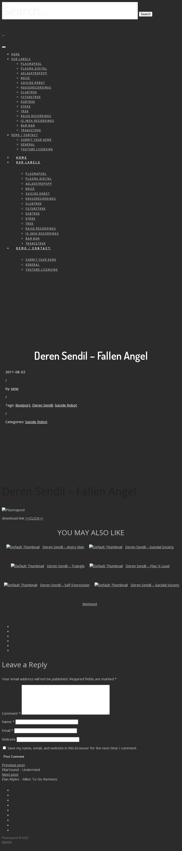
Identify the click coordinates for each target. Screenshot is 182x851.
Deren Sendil (42, 405)
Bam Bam (28, 125)
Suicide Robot (33, 83)
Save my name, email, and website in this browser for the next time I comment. (72, 748)
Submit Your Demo (36, 140)
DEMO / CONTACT (24, 135)
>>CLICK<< (34, 518)
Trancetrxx (31, 130)
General (28, 144)
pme (14, 388)
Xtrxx (26, 106)
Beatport (22, 405)
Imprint (7, 842)
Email (7, 730)
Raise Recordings (36, 116)
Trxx (25, 111)
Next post (10, 774)
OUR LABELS (21, 59)
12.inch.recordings (37, 121)
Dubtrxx (28, 102)
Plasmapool (31, 64)
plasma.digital (34, 68)
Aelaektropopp (34, 73)
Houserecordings (36, 87)
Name (8, 721)
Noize (25, 78)
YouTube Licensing (37, 149)
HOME (15, 54)
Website (9, 739)
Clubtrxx (29, 92)
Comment (11, 713)
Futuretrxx (31, 97)
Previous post (13, 764)
